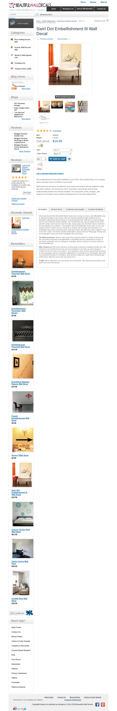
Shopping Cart (68, 9)
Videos (14, 678)
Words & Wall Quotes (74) (23, 56)
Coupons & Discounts (20, 646)
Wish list (103, 2)
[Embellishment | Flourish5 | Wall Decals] (26, 341)
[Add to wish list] (69, 159)
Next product (64, 39)
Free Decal (16, 660)
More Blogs (26, 119)
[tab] (42, 209)
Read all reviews (18, 204)
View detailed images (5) (65, 97)
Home (38, 21)
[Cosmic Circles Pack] (24, 526)
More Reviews (25, 151)
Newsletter (16, 664)
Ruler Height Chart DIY (21, 109)
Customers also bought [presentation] (75, 209)
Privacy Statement (19, 673)
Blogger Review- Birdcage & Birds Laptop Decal (21, 140)
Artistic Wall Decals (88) (23, 48)
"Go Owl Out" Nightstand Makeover (19, 115)
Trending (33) (20, 63)
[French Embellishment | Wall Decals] (28, 412)
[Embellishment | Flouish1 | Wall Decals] (26, 267)
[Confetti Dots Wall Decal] (21, 594)
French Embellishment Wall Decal (20, 418)
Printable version (100, 20)
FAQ (13, 655)
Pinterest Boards (18, 687)
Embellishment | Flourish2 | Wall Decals (19, 311)
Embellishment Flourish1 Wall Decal (21, 272)
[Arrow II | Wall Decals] (24, 451)
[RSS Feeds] (14, 89)
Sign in (83, 2)
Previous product (45, 39)
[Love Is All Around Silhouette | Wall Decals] (16, 172)
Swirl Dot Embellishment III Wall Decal (19, 492)
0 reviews (57, 131)
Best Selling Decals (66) (22, 41)
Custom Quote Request (21, 650)
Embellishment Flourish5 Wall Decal (21, 346)
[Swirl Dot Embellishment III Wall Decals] (16, 228)
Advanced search (46, 14)
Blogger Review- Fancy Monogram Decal (21, 147)
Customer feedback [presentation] (95, 209)
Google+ (12, 18)
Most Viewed (20, 86)
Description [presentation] (42, 209)
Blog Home (26, 89)
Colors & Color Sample (21, 641)
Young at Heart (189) (23, 69)
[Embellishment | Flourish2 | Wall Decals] (28, 305)
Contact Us (16, 632)
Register (93, 2)
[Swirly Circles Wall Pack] (26, 557)
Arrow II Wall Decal (20, 455)
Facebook (16, 682)
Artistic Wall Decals (48, 21)
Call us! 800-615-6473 (85, 9)
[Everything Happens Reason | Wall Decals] (23, 378)
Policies (15, 669)
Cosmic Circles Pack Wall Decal (21, 531)
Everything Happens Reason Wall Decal (20, 383)
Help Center (16, 627)
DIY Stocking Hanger (19, 104)
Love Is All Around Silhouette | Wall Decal (26, 169)
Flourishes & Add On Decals (67, 21)
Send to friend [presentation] (56, 209)
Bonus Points (17, 637)
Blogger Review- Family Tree (21, 135)
